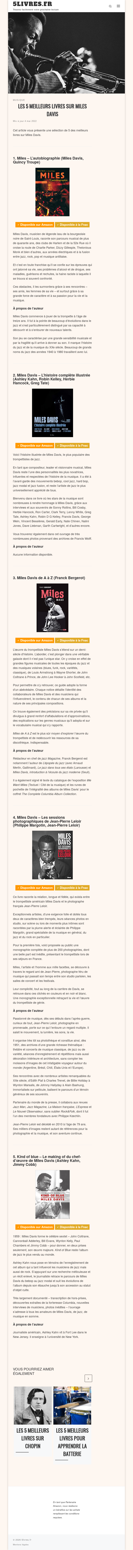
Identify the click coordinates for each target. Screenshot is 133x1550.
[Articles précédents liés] (80, 1378)
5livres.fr (26, 1539)
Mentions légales (21, 1544)
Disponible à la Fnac (74, 224)
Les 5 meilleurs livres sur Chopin (33, 1438)
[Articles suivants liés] (88, 1378)
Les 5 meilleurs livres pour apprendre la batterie (72, 1441)
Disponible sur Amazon (36, 224)
